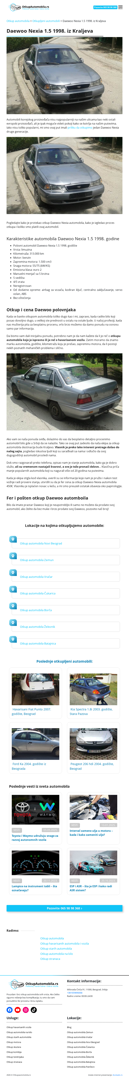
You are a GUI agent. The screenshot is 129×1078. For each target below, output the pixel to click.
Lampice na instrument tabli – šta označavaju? (34, 888)
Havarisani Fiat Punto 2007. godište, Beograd (31, 711)
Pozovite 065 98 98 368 (105, 7)
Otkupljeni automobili (46, 21)
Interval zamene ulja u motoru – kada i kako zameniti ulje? (91, 833)
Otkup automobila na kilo (56, 954)
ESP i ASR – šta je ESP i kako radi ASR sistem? (91, 888)
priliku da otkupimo (80, 127)
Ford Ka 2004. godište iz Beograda (29, 766)
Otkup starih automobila (56, 948)
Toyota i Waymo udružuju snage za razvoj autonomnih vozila (35, 838)
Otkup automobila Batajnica (38, 643)
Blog (69, 1027)
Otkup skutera (14, 1046)
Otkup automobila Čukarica (37, 593)
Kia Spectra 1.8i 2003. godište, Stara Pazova (91, 711)
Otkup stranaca (50, 959)
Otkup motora (14, 1042)
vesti (16, 830)
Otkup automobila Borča (36, 610)
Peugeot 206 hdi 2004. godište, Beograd (92, 766)
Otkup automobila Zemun (37, 560)
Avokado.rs (117, 1075)
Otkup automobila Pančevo (81, 1066)
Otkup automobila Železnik (37, 627)
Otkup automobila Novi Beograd (41, 543)
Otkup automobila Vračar (36, 577)
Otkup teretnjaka (15, 1056)
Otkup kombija (14, 1052)
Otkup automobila (18, 21)
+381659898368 (74, 992)
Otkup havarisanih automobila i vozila (64, 943)
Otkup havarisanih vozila (19, 1027)
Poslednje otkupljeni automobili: (64, 661)
